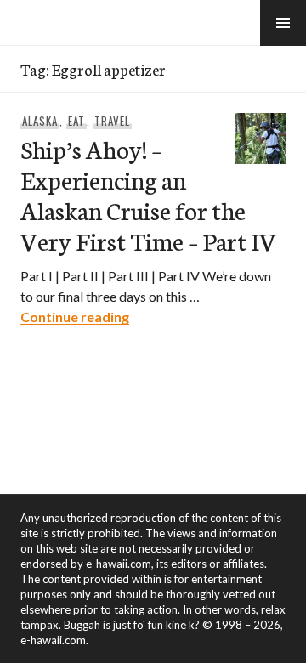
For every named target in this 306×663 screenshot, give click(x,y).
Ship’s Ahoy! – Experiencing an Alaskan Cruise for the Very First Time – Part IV (148, 194)
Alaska (40, 120)
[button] (283, 23)
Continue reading (74, 317)
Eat (76, 120)
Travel (112, 120)
